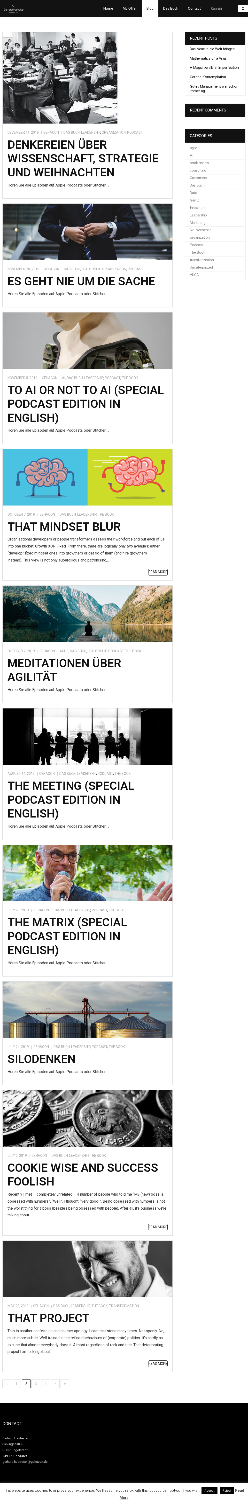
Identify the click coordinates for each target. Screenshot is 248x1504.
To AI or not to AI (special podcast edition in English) (86, 404)
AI (63, 378)
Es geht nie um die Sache (81, 281)
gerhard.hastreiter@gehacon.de (24, 1461)
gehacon (51, 132)
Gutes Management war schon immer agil (214, 88)
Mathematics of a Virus (208, 58)
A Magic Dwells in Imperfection (214, 68)
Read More (157, 572)
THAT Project (48, 1318)
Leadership (90, 132)
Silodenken (42, 1059)
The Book (130, 378)
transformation (124, 1306)
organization (114, 132)
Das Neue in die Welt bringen (212, 49)
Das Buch (71, 132)
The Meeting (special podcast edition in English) (71, 799)
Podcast (135, 132)
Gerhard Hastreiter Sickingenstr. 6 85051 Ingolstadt (15, 1444)
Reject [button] (227, 1490)
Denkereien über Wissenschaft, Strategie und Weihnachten (83, 158)
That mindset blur (64, 527)
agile (64, 651)
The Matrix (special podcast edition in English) (67, 936)
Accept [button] (209, 1490)
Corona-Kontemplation (208, 77)
